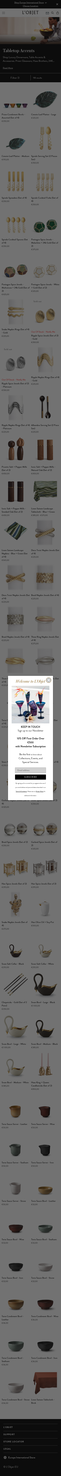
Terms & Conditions (21, 791)
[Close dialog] (48, 680)
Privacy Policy (40, 791)
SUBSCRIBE (30, 777)
